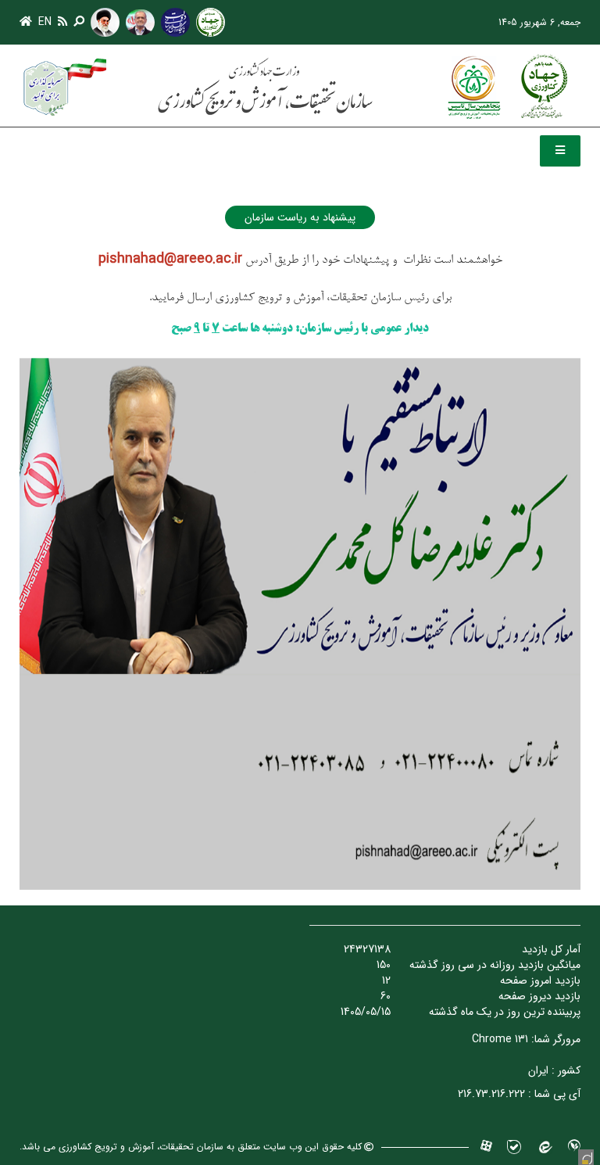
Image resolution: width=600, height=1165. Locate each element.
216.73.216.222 (491, 1093)
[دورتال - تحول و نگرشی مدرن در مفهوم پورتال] (586, 1157)
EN (45, 21)
